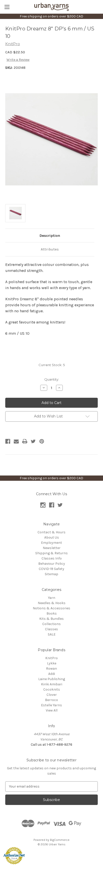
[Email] (16, 441)
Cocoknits (51, 689)
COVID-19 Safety (51, 569)
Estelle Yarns (51, 705)
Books (51, 613)
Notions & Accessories (51, 608)
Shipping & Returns (51, 553)
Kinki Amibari (51, 684)
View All (52, 710)
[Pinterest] (41, 441)
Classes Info (52, 558)
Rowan (51, 668)
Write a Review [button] (18, 60)
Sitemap (51, 574)
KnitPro (51, 658)
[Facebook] (7, 441)
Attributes (50, 249)
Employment (51, 543)
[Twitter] (33, 441)
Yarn (51, 598)
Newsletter (51, 548)
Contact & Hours (52, 532)
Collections (51, 624)
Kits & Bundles (51, 619)
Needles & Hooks (52, 603)
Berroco (51, 700)
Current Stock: (51, 365)
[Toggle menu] (7, 7)
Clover (51, 695)
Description (50, 235)
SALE (52, 634)
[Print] (24, 441)
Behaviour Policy (51, 563)
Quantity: (51, 379)
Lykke (51, 663)
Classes (51, 629)
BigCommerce (60, 840)
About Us (51, 537)
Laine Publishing (51, 679)
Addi (51, 674)
